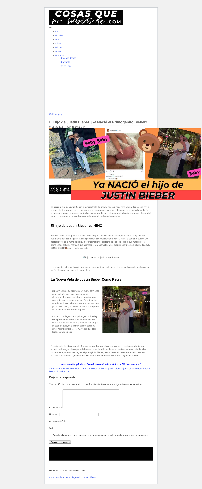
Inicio (57, 31)
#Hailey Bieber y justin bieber (82, 368)
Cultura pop (56, 114)
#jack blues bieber (132, 368)
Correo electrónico (59, 421)
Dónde (58, 47)
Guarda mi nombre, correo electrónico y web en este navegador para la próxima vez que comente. (100, 435)
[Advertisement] (101, 90)
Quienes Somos (68, 58)
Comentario (55, 407)
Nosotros (59, 55)
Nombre (54, 414)
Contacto (65, 62)
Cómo (58, 43)
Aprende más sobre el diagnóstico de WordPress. (73, 477)
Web (51, 428)
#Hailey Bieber (57, 368)
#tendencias (63, 371)
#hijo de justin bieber (110, 368)
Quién (58, 51)
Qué (57, 39)
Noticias (59, 35)
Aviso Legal (66, 66)
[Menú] (50, 27)
